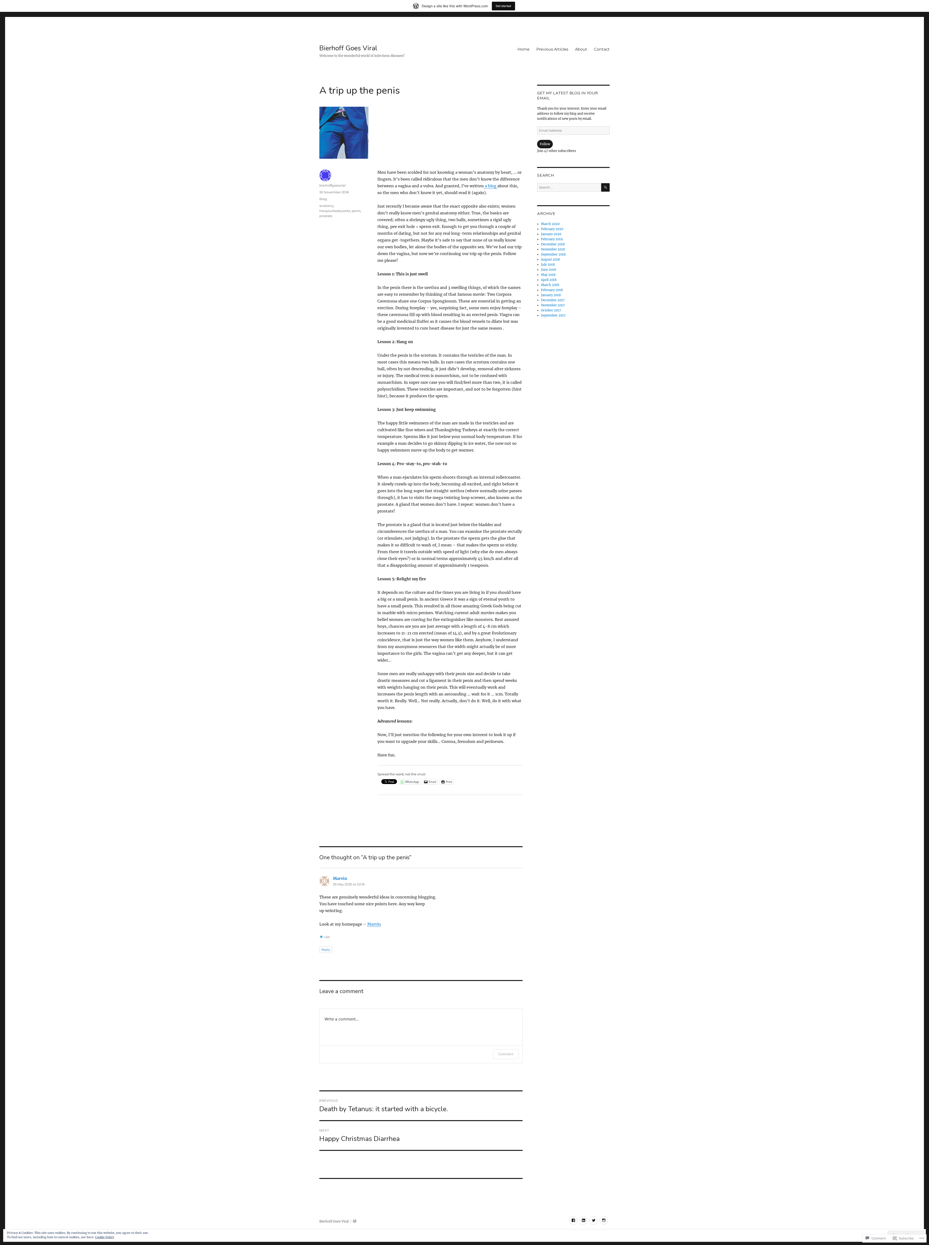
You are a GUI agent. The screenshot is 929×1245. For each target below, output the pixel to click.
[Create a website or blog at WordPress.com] (354, 1221)
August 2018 (550, 259)
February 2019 (552, 239)
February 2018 (552, 290)
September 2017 (553, 315)
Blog (323, 199)
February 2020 (552, 229)
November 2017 (553, 305)
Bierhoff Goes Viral (348, 48)
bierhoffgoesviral (332, 185)
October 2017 (551, 310)
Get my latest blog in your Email (567, 96)
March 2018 (550, 285)
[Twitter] (593, 1220)
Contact (602, 49)
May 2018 (548, 275)
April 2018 (548, 280)
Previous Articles (552, 49)
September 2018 (553, 254)
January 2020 (551, 234)
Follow (545, 144)
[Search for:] (569, 187)
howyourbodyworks (334, 211)
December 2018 (553, 244)
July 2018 (548, 265)
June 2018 (548, 270)
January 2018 (551, 295)
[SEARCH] (605, 187)
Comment (505, 1054)
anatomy (326, 206)
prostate (325, 216)
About (581, 49)
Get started (503, 6)
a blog (490, 185)
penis (356, 211)
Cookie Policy (104, 1237)
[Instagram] (603, 1220)
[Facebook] (573, 1220)
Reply (325, 949)
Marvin (340, 878)
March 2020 (550, 224)
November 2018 (553, 249)
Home (523, 49)
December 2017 (553, 300)
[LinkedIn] (583, 1220)
